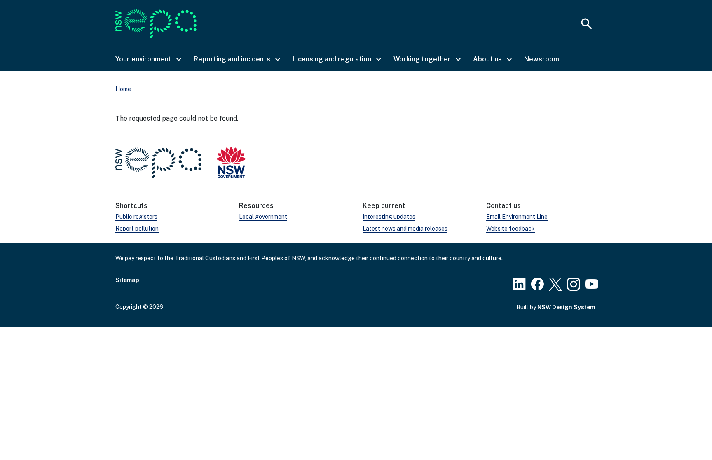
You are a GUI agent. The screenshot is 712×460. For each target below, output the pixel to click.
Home (123, 89)
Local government (263, 216)
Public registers (136, 216)
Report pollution (137, 228)
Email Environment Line (517, 216)
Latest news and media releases (405, 228)
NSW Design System (566, 307)
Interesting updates (389, 216)
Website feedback (510, 228)
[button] (148, 59)
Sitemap (127, 280)
